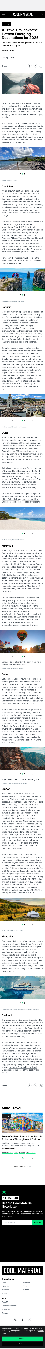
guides (26, 1290)
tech (25, 1286)
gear (4, 1283)
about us (5, 1302)
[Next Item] (32, 174)
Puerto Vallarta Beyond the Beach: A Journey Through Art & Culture (22, 1138)
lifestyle (5, 1286)
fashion (26, 1283)
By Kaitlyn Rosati (8, 50)
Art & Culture (30, 1152)
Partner (22, 1152)
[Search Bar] (42, 14)
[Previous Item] (13, 174)
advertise (6, 1309)
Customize (22, 1344)
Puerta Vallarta (7, 1152)
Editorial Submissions (10, 1306)
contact (5, 1313)
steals (4, 1293)
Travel (16, 1152)
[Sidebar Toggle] (3, 14)
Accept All (22, 1339)
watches (5, 1290)
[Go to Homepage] (23, 14)
